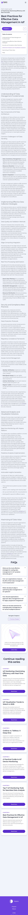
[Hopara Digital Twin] (4, 2)
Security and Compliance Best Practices (12, 45)
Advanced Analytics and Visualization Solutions (14, 47)
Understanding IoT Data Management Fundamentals (11, 38)
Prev (24, 28)
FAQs (3, 52)
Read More (14, 691)
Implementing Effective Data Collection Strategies (12, 42)
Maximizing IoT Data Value (8, 50)
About (14, 909)
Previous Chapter (14, 619)
